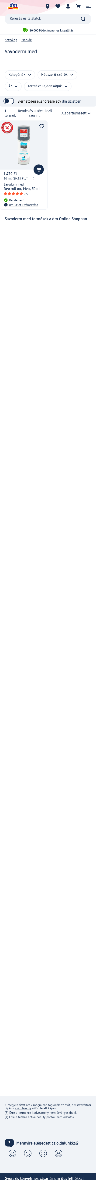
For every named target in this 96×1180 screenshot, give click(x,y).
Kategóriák (16, 75)
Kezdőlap (11, 40)
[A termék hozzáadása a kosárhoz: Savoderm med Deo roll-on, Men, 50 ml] (39, 169)
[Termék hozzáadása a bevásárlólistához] (42, 126)
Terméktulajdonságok (45, 86)
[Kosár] (78, 6)
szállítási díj (23, 1108)
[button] (88, 6)
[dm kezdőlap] (13, 6)
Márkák (26, 40)
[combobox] (48, 19)
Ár (10, 86)
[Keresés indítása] (83, 19)
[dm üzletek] (47, 6)
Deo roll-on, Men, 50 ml (22, 189)
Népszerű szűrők (54, 75)
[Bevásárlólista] (58, 6)
